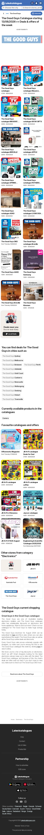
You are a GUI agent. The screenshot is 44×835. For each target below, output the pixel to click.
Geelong (11, 391)
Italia (3, 811)
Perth (32, 365)
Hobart (11, 395)
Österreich (18, 806)
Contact (22, 741)
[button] (36, 3)
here (13, 635)
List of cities (22, 745)
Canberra (12, 378)
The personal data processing (22, 830)
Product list (22, 749)
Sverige (29, 811)
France (28, 809)
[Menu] (40, 3)
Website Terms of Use (22, 826)
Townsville (12, 399)
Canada (31, 806)
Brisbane (12, 365)
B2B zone (22, 769)
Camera (5, 418)
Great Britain (36, 809)
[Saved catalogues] (32, 3)
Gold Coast (12, 373)
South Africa (6, 814)
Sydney (11, 356)
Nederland (16, 811)
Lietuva (9, 811)
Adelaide (11, 369)
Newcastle (12, 382)
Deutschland (6, 809)
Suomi (22, 809)
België (25, 806)
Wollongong (13, 386)
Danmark (15, 809)
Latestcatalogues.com (28, 820)
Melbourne (12, 360)
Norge (23, 811)
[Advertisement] (22, 46)
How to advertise (22, 765)
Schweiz (38, 806)
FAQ (22, 737)
